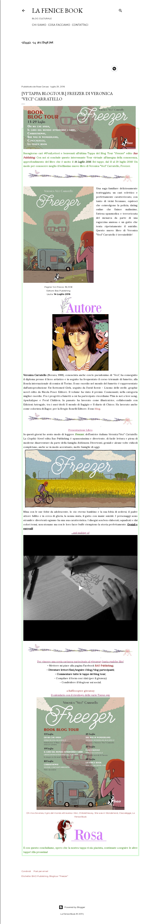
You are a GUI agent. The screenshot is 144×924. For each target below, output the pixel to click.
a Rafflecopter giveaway (80, 690)
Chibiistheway (86, 813)
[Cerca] (120, 10)
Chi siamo (39, 24)
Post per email (41, 871)
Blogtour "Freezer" (58, 876)
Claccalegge (125, 813)
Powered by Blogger (74, 907)
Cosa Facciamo (59, 24)
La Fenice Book (57, 10)
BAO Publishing (104, 665)
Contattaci (80, 24)
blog (97, 408)
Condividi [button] (26, 871)
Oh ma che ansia (35, 813)
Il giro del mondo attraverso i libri (61, 813)
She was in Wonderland (106, 813)
